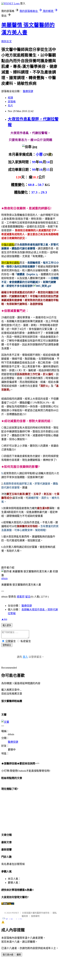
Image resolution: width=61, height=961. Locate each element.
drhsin (4, 578)
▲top (4, 619)
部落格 (12, 101)
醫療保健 (28, 91)
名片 (10, 105)
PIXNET (15, 913)
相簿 (10, 97)
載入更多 (7, 625)
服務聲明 (35, 916)
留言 (27, 596)
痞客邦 (21, 596)
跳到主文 (6, 41)
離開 (19, 954)
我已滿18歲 (8, 954)
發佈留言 (7, 645)
